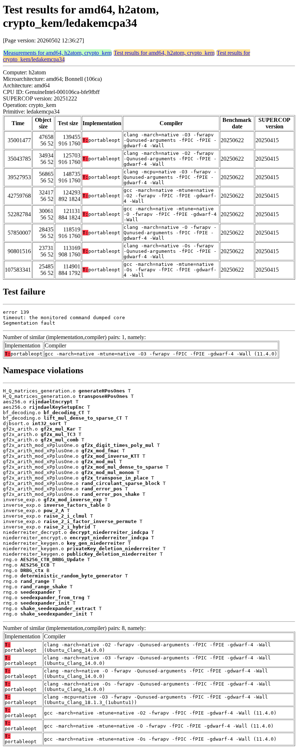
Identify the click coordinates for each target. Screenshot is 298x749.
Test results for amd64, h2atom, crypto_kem (164, 53)
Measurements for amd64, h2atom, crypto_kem (57, 53)
